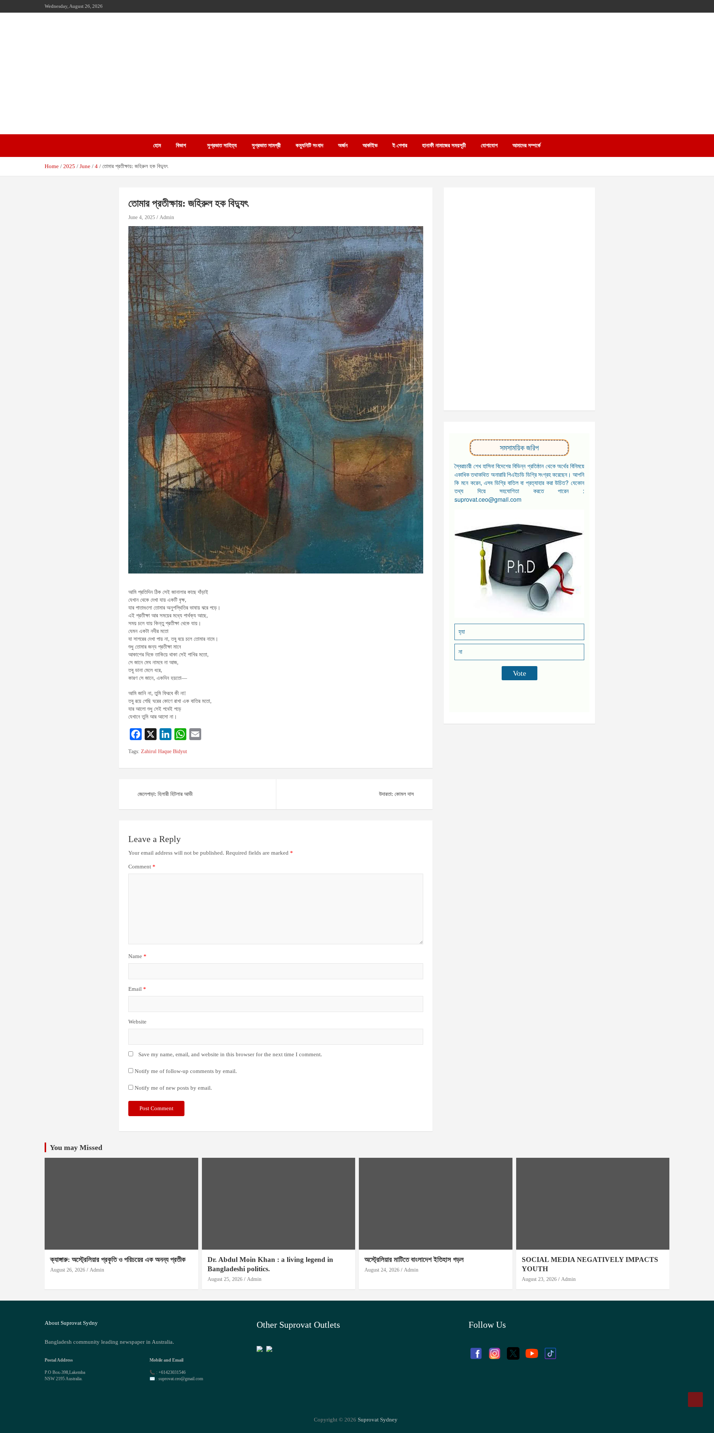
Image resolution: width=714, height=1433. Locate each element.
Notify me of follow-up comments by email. (186, 1071)
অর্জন (343, 145)
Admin (167, 217)
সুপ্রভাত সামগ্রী (266, 145)
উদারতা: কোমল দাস (396, 794)
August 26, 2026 (67, 1270)
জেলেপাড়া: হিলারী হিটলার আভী (165, 794)
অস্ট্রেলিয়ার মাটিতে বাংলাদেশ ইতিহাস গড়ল (414, 1259)
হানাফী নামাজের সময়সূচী (444, 145)
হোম (157, 145)
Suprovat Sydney (378, 1420)
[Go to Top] (695, 1399)
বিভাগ (181, 145)
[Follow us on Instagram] (494, 1350)
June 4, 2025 (141, 217)
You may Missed (76, 1147)
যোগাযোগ (489, 145)
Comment (141, 867)
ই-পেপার (399, 145)
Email (137, 989)
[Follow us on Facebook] (476, 1350)
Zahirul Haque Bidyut (164, 751)
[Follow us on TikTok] (550, 1350)
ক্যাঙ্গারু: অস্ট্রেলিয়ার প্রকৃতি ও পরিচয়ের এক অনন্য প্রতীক (118, 1259)
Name (137, 956)
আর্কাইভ (370, 145)
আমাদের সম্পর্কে (526, 145)
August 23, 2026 (539, 1279)
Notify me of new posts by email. (173, 1088)
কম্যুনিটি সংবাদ (309, 145)
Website (137, 1022)
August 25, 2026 (225, 1279)
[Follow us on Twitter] (513, 1350)
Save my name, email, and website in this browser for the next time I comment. (230, 1054)
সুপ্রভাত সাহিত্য (222, 145)
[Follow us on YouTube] (531, 1350)
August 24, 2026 (381, 1270)
